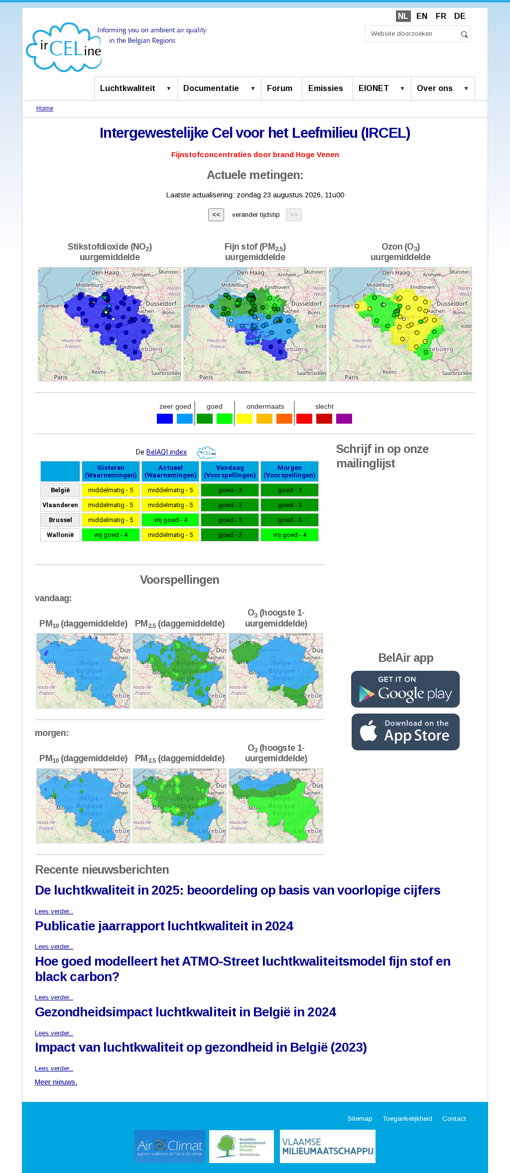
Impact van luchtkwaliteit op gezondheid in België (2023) (201, 1047)
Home (44, 108)
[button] (170, 89)
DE (460, 16)
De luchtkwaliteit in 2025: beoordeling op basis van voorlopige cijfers (237, 890)
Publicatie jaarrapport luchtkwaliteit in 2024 (164, 925)
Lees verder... (54, 911)
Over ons (435, 88)
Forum (279, 88)
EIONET (374, 88)
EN (421, 16)
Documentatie (211, 88)
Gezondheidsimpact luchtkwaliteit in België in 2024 (185, 1011)
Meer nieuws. (56, 1082)
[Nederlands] (116, 46)
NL (403, 16)
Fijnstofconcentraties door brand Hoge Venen (255, 155)
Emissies (325, 88)
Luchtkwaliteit (127, 88)
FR (441, 16)
